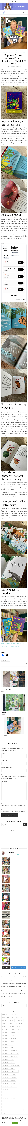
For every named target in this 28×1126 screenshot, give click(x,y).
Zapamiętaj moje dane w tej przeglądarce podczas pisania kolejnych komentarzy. (13, 777)
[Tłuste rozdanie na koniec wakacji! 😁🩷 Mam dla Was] (6, 861)
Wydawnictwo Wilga (8, 1101)
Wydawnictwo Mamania (8, 1080)
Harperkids (19, 1020)
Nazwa (3, 753)
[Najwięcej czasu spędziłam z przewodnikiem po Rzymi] (6, 915)
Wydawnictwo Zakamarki (9, 1104)
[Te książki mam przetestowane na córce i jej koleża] (6, 897)
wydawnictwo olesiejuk (9, 1086)
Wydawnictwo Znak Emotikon (10, 1107)
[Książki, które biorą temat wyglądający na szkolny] (6, 933)
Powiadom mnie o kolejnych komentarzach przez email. (13, 806)
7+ (7, 51)
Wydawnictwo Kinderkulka (10, 1071)
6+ (5, 51)
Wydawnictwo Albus (8, 1035)
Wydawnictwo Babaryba (9, 1038)
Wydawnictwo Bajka (8, 1041)
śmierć (4, 1110)
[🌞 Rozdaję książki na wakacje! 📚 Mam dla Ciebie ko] (6, 952)
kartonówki (19, 1023)
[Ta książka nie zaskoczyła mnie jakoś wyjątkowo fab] (6, 906)
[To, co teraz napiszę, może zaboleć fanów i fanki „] (6, 870)
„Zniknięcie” (5, 712)
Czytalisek (13, 1014)
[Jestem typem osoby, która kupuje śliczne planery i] (6, 924)
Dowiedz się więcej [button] (6, 1122)
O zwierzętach (7, 52)
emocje (4, 1020)
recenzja (4, 1029)
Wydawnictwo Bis (7, 1044)
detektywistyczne (7, 1017)
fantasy (11, 1020)
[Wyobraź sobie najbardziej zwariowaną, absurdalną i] (6, 888)
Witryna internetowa (6, 767)
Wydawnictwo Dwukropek (9, 1056)
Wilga (19, 1029)
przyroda (19, 1026)
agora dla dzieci (5, 660)
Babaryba (5, 1014)
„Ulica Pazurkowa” (7, 689)
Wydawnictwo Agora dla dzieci (11, 1032)
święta (4, 1113)
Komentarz (4, 781)
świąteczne (19, 1110)
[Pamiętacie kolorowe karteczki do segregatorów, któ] (6, 879)
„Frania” (4, 736)
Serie (23, 52)
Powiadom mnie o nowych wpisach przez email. (13, 811)
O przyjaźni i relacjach (18, 51)
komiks (4, 1026)
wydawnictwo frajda (8, 1062)
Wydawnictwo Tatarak (8, 1098)
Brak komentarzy (17, 66)
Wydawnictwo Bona (7, 1047)
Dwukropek (19, 1017)
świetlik (11, 1110)
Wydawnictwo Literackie (9, 1077)
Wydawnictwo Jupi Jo (8, 1068)
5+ (2, 51)
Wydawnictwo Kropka (8, 1074)
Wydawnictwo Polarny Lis (9, 1092)
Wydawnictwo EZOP (7, 1059)
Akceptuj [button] (15, 1122)
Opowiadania (17, 52)
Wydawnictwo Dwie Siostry (10, 1053)
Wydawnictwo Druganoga (9, 1050)
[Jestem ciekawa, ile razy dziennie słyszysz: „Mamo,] (6, 961)
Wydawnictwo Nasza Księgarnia (11, 1083)
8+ (9, 51)
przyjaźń (11, 1026)
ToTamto (12, 1029)
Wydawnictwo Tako (7, 1095)
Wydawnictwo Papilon (8, 1089)
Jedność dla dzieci (7, 1023)
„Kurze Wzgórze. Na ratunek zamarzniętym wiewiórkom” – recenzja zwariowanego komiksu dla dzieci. (13, 993)
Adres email (4, 760)
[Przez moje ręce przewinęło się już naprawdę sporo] (6, 942)
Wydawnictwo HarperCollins (10, 1065)
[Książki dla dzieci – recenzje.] (4, 12)
